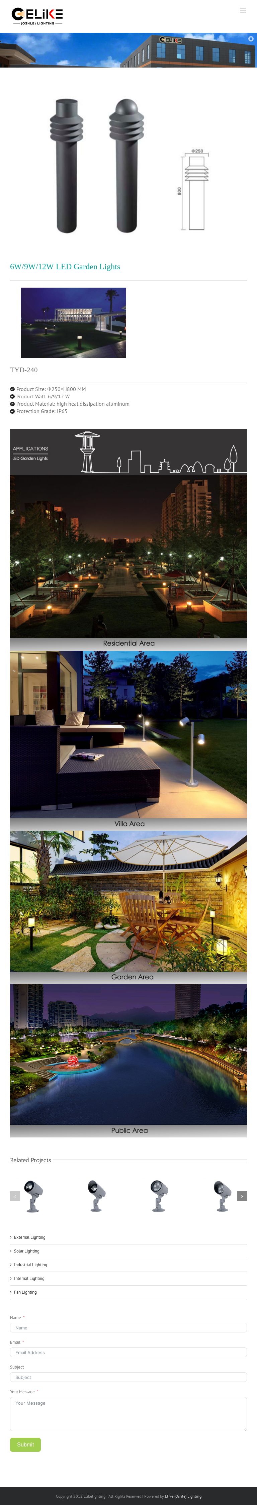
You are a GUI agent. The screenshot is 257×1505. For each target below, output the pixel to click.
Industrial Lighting (30, 1265)
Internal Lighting (29, 1278)
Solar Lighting (26, 1251)
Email (15, 1342)
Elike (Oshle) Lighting (183, 1496)
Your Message (22, 1392)
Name (15, 1317)
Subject (17, 1367)
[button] (15, 1196)
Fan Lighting (25, 1292)
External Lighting (30, 1237)
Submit (25, 1444)
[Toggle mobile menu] (243, 10)
